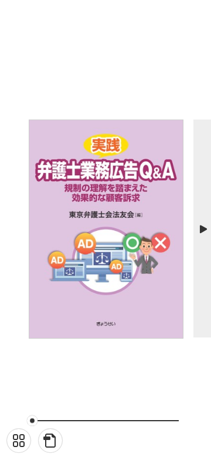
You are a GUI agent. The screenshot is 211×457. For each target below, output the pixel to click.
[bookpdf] (50, 440)
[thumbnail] (19, 440)
